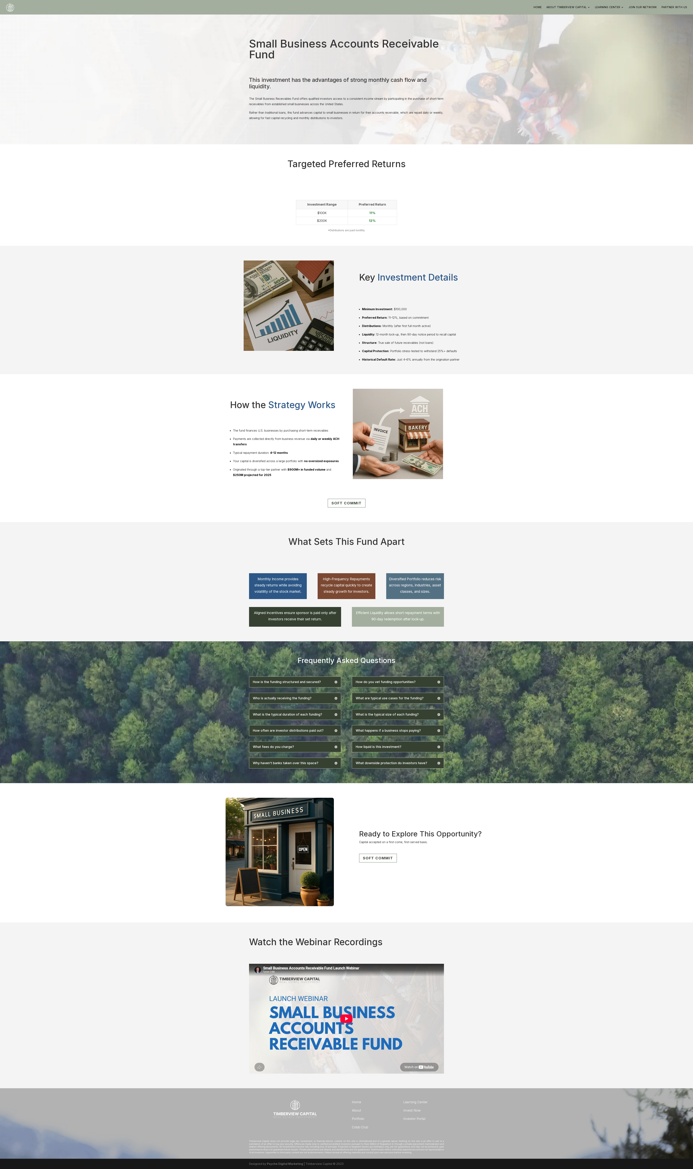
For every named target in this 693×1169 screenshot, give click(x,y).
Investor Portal (414, 1119)
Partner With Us (674, 7)
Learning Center (607, 7)
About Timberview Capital (566, 7)
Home (538, 7)
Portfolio (358, 1119)
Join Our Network (643, 7)
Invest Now (412, 1110)
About (356, 1110)
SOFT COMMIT (347, 503)
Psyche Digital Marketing (285, 1164)
